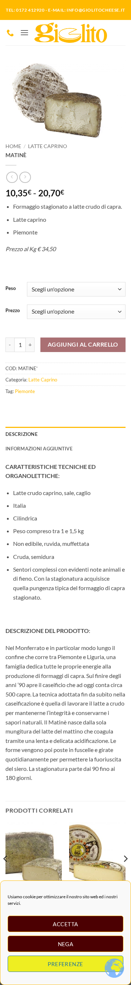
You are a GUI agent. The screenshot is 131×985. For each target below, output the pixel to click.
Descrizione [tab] (21, 434)
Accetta (65, 924)
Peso (10, 288)
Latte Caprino (47, 146)
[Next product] (11, 177)
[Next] (125, 873)
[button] (24, 32)
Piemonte (25, 391)
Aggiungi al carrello (83, 344)
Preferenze (65, 964)
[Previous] (5, 873)
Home (13, 146)
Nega (66, 944)
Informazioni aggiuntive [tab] (38, 448)
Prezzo (12, 310)
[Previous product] (25, 177)
